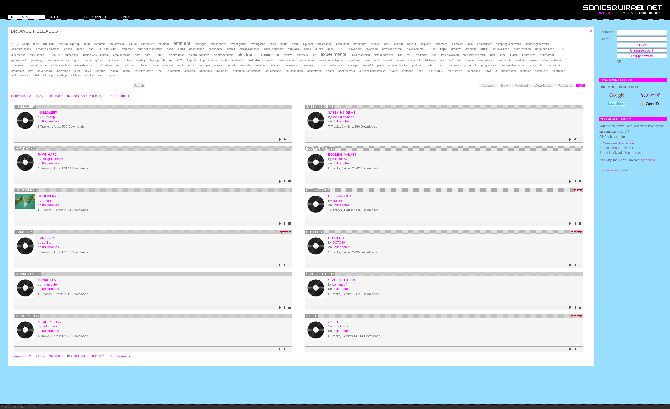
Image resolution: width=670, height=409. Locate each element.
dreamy (456, 48)
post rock (454, 65)
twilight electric (52, 159)
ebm (137, 54)
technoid (525, 70)
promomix (17, 70)
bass (273, 44)
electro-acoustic (199, 54)
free (434, 54)
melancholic (504, 60)
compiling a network (508, 44)
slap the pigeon (320, 274)
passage (352, 65)
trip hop (48, 75)
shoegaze (205, 70)
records (100, 70)
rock (160, 70)
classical (457, 44)
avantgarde (258, 44)
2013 (14, 44)
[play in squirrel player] (25, 120)
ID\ (581, 85)
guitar (98, 60)
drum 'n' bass (522, 48)
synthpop (407, 70)
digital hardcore (273, 48)
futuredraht (547, 54)
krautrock (414, 60)
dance (80, 48)
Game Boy (24, 232)
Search (139, 85)
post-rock (470, 65)
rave (88, 70)
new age (308, 65)
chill (386, 44)
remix (126, 70)
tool (13, 75)
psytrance (63, 70)
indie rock (238, 60)
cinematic (442, 44)
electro (159, 55)
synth (393, 70)
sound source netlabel (247, 70)
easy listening (121, 54)
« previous (18, 96)
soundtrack (314, 70)
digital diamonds (249, 48)
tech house (435, 70)
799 (51, 96)
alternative (147, 44)
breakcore (359, 44)
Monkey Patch (28, 274)
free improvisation (474, 54)
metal (533, 60)
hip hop (127, 60)
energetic (303, 54)
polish (430, 65)
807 (101, 96)
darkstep (127, 48)
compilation (484, 44)
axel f (311, 316)
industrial (254, 60)
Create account (641, 50)
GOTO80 (338, 243)
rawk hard (25, 148)
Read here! (648, 160)
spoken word (346, 70)
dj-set (330, 48)
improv (191, 60)
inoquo (270, 60)
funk (493, 54)
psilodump (49, 326)
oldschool (336, 65)
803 (76, 96)
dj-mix (319, 48)
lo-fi (451, 60)
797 (38, 96)
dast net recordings (150, 48)
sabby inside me (319, 107)
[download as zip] (284, 139)
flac (400, 54)
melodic (521, 60)
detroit (231, 48)
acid (87, 44)
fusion (514, 54)
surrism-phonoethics (372, 70)
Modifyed (521, 85)
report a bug (607, 13)
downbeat (355, 48)
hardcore (112, 60)
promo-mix (553, 65)
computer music (21, 48)
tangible (47, 201)
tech (420, 70)
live (442, 60)
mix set (129, 65)
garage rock (19, 60)
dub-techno (37, 54)
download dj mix (392, 48)
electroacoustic (223, 54)
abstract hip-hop (69, 44)
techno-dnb (508, 70)
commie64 (339, 159)
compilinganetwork (537, 44)
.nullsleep (25, 107)
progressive (488, 65)
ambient (182, 43)
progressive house (512, 65)
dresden (470, 48)
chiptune (425, 44)
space (330, 70)
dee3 (170, 48)
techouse (541, 70)
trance (24, 75)
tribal (36, 75)
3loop (25, 44)
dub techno (18, 54)
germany (36, 60)
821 (111, 96)
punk (77, 70)
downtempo (438, 49)
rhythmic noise (144, 70)
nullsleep (48, 117)
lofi (459, 60)
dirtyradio (294, 48)
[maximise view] (591, 31)
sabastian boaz (343, 117)
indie (224, 60)
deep (181, 49)
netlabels (275, 65)
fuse (503, 54)
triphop (75, 75)
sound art (222, 70)
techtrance (558, 70)
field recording (361, 54)
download (372, 48)
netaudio (245, 65)
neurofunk (291, 65)
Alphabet (488, 85)
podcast (417, 65)
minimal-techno (83, 65)
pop (441, 65)
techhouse (473, 70)
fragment (421, 54)
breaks (375, 44)
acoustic (99, 44)
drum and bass (544, 48)
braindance (324, 44)
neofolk (231, 65)
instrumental (306, 60)
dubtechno (71, 54)
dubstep (54, 54)
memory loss (27, 316)
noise (322, 65)
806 (95, 96)
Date (504, 85)
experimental (334, 54)
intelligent (354, 60)
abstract (48, 44)
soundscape (273, 70)
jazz (376, 60)
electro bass (177, 54)
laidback (430, 60)
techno (490, 70)
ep (314, 54)
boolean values (320, 148)
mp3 (180, 65)
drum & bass (501, 48)
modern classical (162, 65)
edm (147, 54)
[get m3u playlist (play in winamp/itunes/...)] (289, 139)
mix (118, 65)
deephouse (216, 48)
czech (68, 48)
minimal (17, 65)
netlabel (260, 65)
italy (367, 60)
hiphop (154, 60)
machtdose (485, 60)
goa (88, 60)
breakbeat (342, 44)
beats (283, 44)
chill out (398, 44)
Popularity (565, 85)
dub (561, 49)
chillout (411, 44)
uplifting (89, 75)
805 (88, 96)
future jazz (528, 54)
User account (627, 143)
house (167, 60)
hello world (317, 190)
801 (63, 96)
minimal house (38, 65)
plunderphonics (398, 65)
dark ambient (108, 49)
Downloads (543, 85)
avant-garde (238, 44)
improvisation (208, 60)
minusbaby (50, 284)
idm (179, 60)
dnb (341, 48)
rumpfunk (174, 70)
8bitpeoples (50, 121)
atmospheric (218, 44)
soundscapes (294, 70)
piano (380, 65)
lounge (469, 60)
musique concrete (210, 65)
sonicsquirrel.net (609, 170)
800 (57, 96)
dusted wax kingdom (95, 54)
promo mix (535, 65)
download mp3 (416, 48)
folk (409, 54)
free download (450, 54)
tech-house (455, 70)
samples (189, 70)
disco (307, 48)
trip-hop (62, 75)
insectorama (286, 60)
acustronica (117, 44)
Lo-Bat (46, 243)
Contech (314, 232)
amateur (164, 44)
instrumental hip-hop (331, 60)
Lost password (642, 56)
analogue (200, 44)
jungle (400, 60)
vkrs (101, 75)
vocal (111, 75)
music (191, 65)
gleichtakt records (58, 60)
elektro (288, 54)
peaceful (367, 65)
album (133, 44)
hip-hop (141, 60)
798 (44, 96)
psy (30, 70)
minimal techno (60, 65)
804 (82, 96)
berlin (295, 44)
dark (91, 48)
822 (117, 96)
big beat (308, 44)
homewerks (26, 190)
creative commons (48, 48)
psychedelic (45, 70)
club (470, 44)
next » (125, 96)
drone (484, 49)
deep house (196, 48)
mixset (143, 65)
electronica (270, 55)
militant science (551, 60)
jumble (388, 60)
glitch (78, 60)
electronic (247, 54)
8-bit (36, 44)
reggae (114, 70)
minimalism (105, 65)
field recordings (384, 54)
